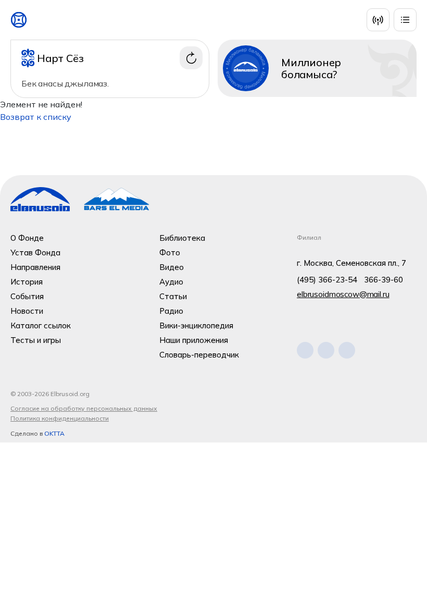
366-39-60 (383, 279)
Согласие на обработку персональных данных (83, 408)
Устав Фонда (35, 252)
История (26, 282)
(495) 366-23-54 (327, 279)
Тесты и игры (35, 340)
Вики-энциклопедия (196, 325)
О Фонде (27, 238)
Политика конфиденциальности (59, 418)
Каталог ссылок (40, 325)
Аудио (171, 282)
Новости (26, 311)
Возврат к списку (35, 117)
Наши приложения (193, 340)
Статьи (173, 296)
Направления (35, 267)
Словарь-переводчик (199, 355)
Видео (171, 267)
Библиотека (182, 238)
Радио (171, 311)
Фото (169, 252)
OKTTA (54, 433)
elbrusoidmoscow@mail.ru (343, 294)
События (27, 296)
